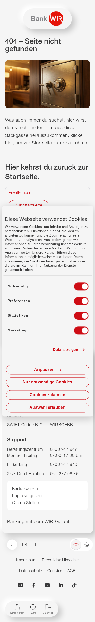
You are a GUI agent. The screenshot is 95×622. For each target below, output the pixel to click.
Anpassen (44, 369)
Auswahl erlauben (47, 407)
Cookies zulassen (47, 395)
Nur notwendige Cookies (47, 382)
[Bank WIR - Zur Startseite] (47, 18)
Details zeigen (65, 350)
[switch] (76, 299)
